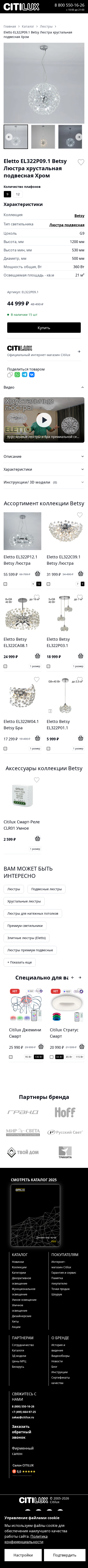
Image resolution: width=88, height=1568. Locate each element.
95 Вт (28, 1056)
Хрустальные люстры (24, 901)
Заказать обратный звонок (21, 1432)
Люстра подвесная (66, 224)
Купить (44, 327)
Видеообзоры (60, 1356)
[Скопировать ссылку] (10, 374)
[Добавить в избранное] (80, 161)
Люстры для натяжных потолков (32, 913)
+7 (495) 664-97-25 (24, 1412)
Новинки (18, 1262)
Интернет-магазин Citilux (61, 1264)
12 (18, 194)
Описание (12, 456)
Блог (54, 1367)
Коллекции (19, 1267)
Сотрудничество (23, 1345)
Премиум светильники (25, 925)
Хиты (15, 1321)
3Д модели (19, 1356)
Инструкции (59, 1372)
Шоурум (56, 1294)
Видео (9, 387)
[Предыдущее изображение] (9, 83)
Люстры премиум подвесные (30, 950)
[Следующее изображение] (78, 83)
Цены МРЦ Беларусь (19, 1364)
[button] (44, 83)
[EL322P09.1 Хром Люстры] (43, 137)
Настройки (23, 1555)
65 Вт (59, 1056)
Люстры (13, 889)
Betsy (79, 215)
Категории (19, 1273)
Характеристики (18, 469)
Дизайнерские (21, 1316)
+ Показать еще (19, 962)
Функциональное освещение (23, 1291)
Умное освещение (24, 1300)
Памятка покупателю (59, 1280)
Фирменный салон (23, 1451)
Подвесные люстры (46, 889)
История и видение (58, 1347)
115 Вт (79, 1056)
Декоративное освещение (21, 1280)
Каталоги (18, 1350)
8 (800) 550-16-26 (23, 1406)
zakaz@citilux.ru (23, 1417)
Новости (57, 1361)
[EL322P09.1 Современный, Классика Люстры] (70, 137)
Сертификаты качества (60, 1380)
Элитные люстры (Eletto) (26, 938)
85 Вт (69, 1056)
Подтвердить (64, 1555)
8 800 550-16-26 (69, 5)
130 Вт (38, 1056)
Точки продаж (60, 1289)
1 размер (35, 666)
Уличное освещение (19, 1308)
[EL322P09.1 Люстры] (16, 137)
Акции (16, 1327)
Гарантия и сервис (63, 1273)
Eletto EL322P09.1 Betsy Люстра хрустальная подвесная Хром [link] (38, 34)
